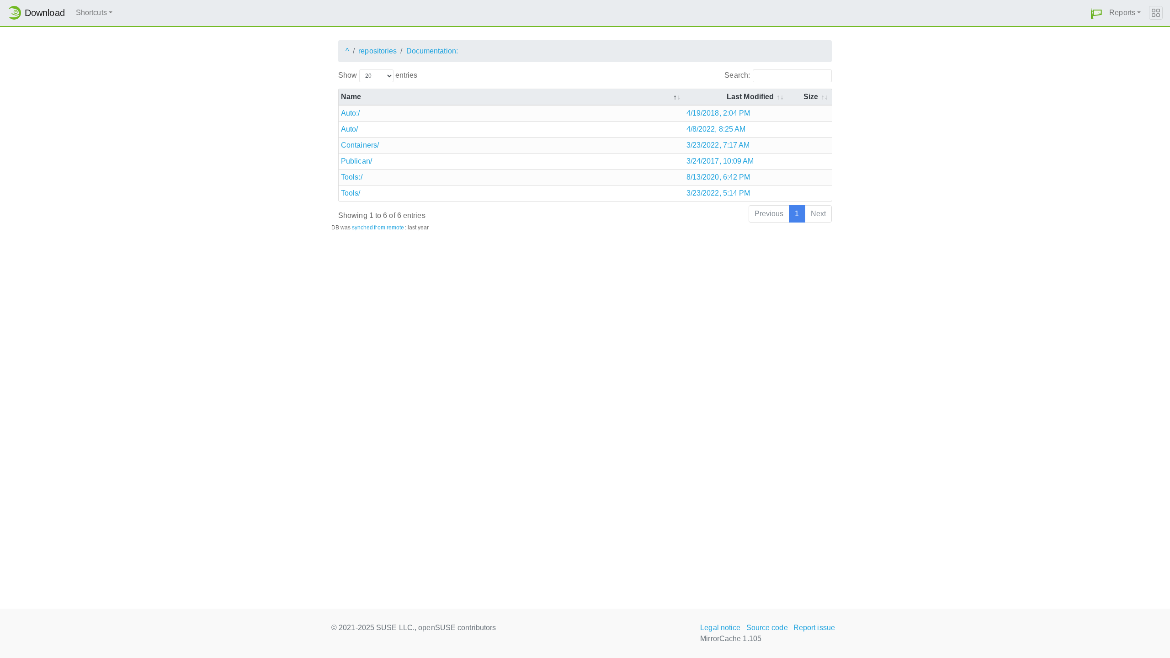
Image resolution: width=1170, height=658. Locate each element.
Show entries (377, 75)
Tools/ (351, 193)
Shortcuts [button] (91, 12)
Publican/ (356, 161)
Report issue (814, 627)
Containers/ (360, 145)
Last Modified (750, 97)
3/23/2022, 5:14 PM (718, 193)
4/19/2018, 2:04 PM (718, 113)
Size (810, 97)
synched (362, 227)
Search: (737, 75)
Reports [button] (1122, 12)
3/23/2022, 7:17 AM (718, 145)
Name (351, 97)
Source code (767, 627)
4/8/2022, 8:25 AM (716, 129)
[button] (1096, 13)
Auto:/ (350, 113)
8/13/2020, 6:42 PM (718, 177)
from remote (389, 227)
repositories (377, 51)
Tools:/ (351, 177)
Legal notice (720, 627)
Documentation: (432, 51)
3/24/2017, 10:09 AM (720, 161)
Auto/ (349, 129)
